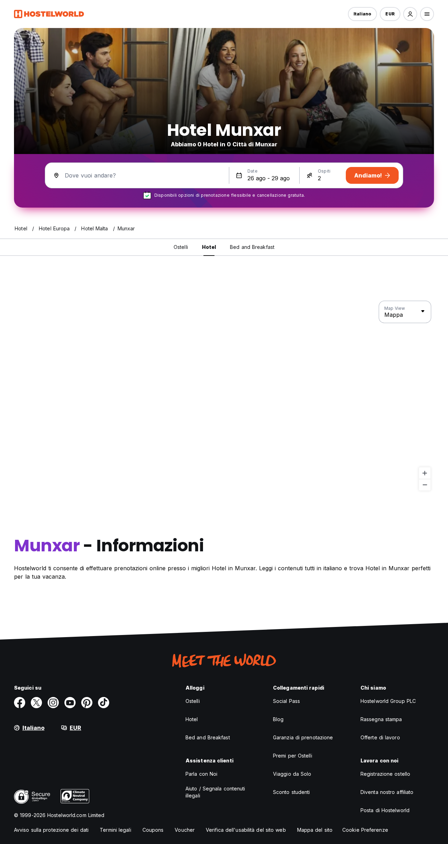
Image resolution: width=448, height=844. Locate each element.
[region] (224, 396)
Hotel (192, 719)
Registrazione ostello (385, 774)
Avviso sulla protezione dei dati (51, 830)
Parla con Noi (201, 774)
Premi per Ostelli (292, 756)
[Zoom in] (424, 473)
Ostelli (193, 701)
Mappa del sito (314, 830)
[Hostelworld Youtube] (70, 702)
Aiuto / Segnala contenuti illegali (215, 792)
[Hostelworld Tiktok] (103, 702)
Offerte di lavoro (380, 737)
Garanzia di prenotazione (303, 737)
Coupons (153, 830)
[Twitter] (36, 702)
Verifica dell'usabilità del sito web (246, 830)
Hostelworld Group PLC (388, 701)
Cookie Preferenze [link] (365, 830)
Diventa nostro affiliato (386, 792)
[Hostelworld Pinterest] (86, 702)
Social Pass (286, 701)
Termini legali (115, 830)
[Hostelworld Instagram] (53, 702)
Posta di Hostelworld (385, 810)
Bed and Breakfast (208, 737)
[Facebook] (19, 702)
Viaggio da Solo (292, 774)
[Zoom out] (424, 484)
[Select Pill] (410, 14)
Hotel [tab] (209, 247)
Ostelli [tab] (181, 247)
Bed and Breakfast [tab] (252, 247)
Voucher (185, 830)
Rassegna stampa (381, 719)
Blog (278, 719)
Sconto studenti (291, 792)
